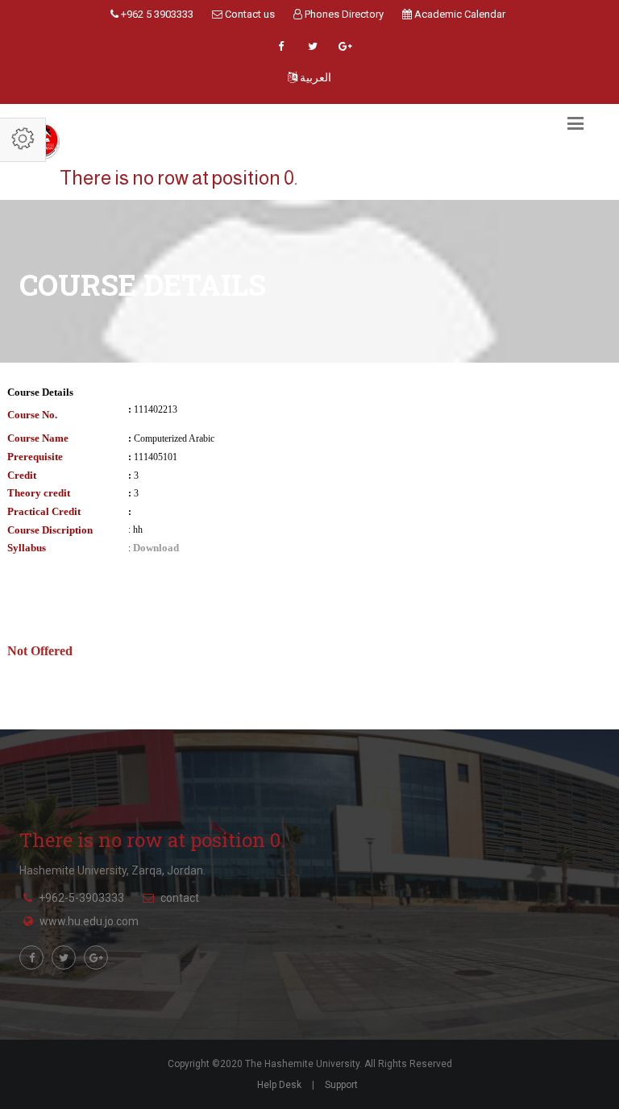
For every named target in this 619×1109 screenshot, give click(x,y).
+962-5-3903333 (81, 897)
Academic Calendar (458, 14)
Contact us (248, 14)
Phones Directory (343, 14)
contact (179, 897)
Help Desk (279, 1084)
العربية (314, 77)
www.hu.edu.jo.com (89, 921)
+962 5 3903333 (155, 14)
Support (341, 1084)
